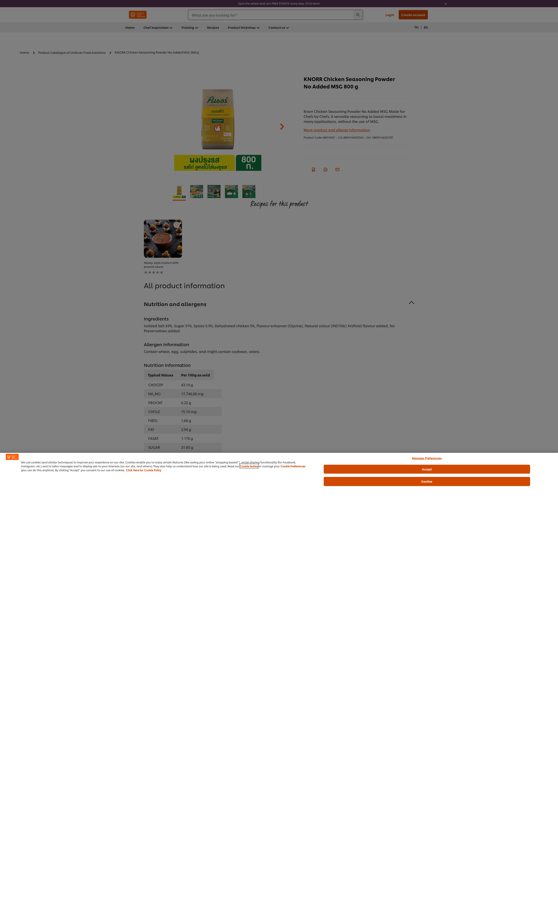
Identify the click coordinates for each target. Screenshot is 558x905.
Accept (427, 469)
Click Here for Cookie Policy (143, 470)
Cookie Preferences (293, 466)
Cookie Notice (249, 466)
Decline (426, 481)
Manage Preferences (427, 458)
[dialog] (279, 678)
